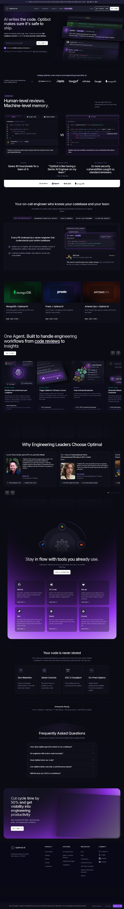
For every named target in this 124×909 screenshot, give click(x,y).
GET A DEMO (41, 43)
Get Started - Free (102, 8)
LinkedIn (103, 858)
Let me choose (96, 906)
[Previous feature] (113, 353)
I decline (108, 906)
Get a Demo (114, 8)
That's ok (117, 906)
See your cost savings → (40, 51)
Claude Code (32, 117)
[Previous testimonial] (7, 493)
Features (47, 855)
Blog (82, 855)
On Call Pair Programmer (84, 218)
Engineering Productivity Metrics (45, 218)
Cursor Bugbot (50, 117)
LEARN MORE (20, 602)
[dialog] (62, 906)
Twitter (103, 855)
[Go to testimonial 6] (115, 492)
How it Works (49, 851)
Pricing (47, 859)
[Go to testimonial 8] (118, 492)
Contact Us (104, 851)
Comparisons (85, 859)
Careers (65, 8)
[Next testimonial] (12, 493)
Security (54, 8)
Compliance (48, 866)
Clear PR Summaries (66, 218)
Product (36, 8)
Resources (45, 8)
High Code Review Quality (22, 218)
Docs (82, 851)
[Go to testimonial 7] (116, 492)
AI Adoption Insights (102, 218)
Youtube (103, 862)
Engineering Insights (69, 861)
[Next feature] (118, 353)
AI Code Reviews (68, 851)
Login (91, 8)
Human (13, 117)
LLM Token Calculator (87, 866)
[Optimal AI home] (12, 8)
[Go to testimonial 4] (112, 492)
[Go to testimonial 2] (109, 492)
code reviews (47, 341)
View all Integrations (62, 572)
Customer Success (86, 862)
